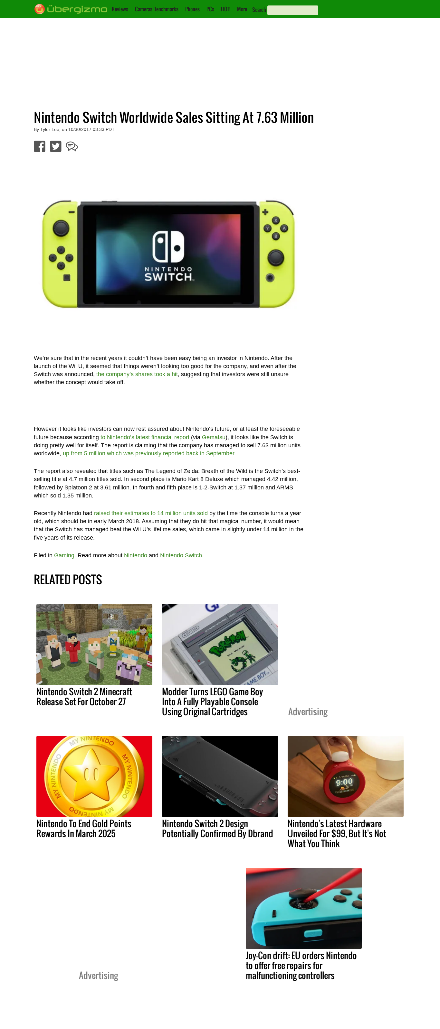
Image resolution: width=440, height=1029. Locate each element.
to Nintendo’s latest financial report (144, 437)
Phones (192, 9)
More (242, 9)
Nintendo (135, 555)
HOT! (225, 9)
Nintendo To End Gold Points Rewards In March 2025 (83, 828)
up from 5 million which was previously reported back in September (148, 453)
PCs (210, 9)
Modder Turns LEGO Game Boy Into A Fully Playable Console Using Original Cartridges (212, 701)
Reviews (120, 9)
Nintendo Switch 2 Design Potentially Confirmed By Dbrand (217, 828)
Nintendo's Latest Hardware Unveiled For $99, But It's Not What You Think (337, 833)
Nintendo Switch (181, 555)
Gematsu (213, 437)
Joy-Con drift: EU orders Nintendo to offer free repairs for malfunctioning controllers (301, 965)
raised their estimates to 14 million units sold (151, 513)
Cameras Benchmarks (156, 9)
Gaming (64, 555)
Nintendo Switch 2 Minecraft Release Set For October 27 (84, 696)
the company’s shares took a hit (137, 374)
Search (259, 10)
